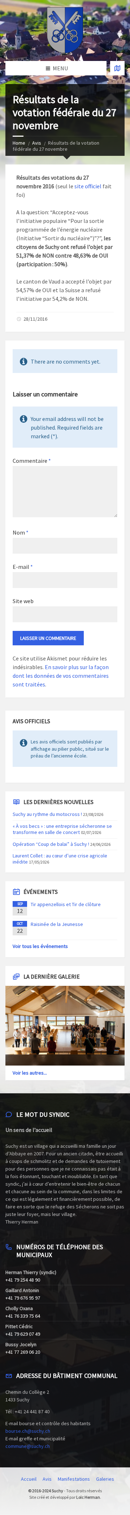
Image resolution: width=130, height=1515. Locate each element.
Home (19, 143)
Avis (36, 143)
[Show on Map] (117, 68)
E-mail (23, 566)
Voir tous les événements (40, 946)
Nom (21, 532)
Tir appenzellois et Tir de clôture (66, 904)
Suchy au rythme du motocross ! (47, 814)
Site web (23, 601)
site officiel (88, 186)
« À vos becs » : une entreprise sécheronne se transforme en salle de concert (62, 829)
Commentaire (32, 460)
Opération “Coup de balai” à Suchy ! (51, 844)
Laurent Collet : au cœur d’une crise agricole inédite (60, 858)
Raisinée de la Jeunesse (57, 924)
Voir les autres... (30, 1073)
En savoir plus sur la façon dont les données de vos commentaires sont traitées (61, 675)
